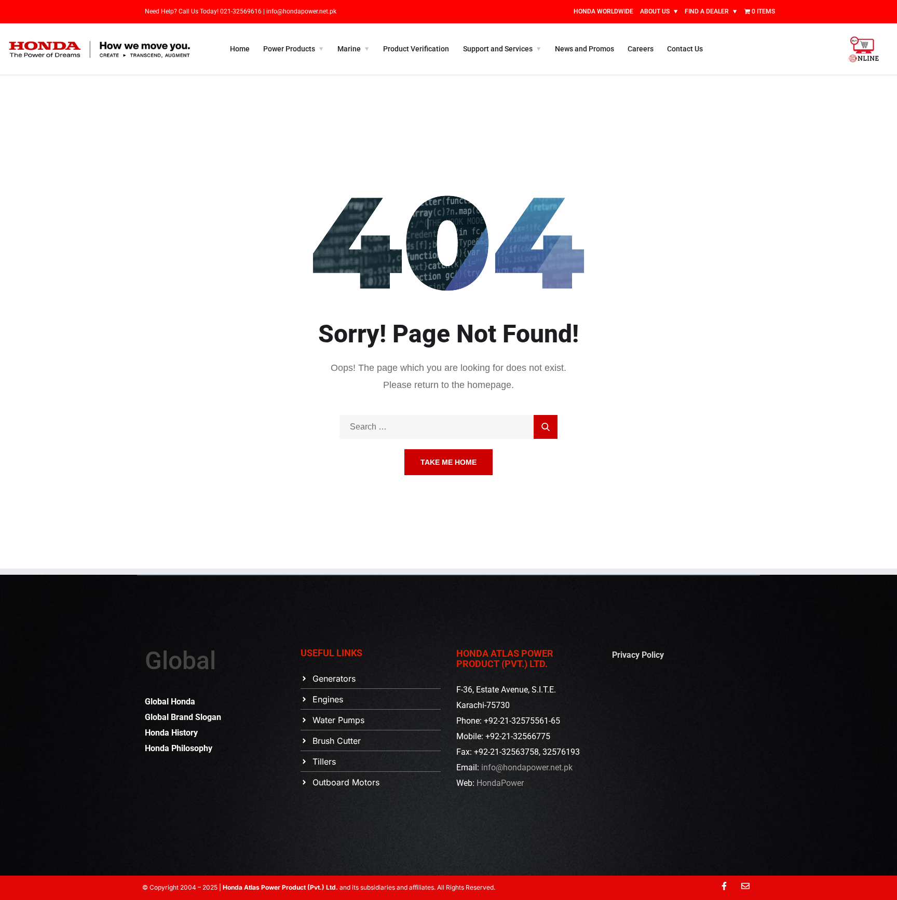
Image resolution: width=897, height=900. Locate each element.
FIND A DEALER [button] (707, 11)
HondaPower (500, 783)
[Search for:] (448, 426)
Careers (641, 49)
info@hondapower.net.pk (301, 11)
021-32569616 (241, 11)
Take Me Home (448, 462)
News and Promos (584, 49)
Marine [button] (349, 49)
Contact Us (685, 49)
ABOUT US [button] (655, 11)
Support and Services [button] (498, 49)
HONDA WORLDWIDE (603, 11)
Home (240, 49)
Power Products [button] (289, 49)
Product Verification (416, 49)
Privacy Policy (638, 655)
